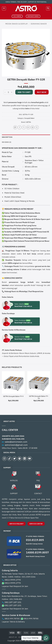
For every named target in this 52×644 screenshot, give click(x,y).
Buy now (41, 92)
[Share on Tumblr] (37, 127)
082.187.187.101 (13, 602)
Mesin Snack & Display (16, 23)
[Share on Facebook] (19, 127)
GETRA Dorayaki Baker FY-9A (38, 397)
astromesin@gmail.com (16, 445)
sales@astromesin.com (16, 441)
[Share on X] (24, 127)
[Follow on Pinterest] (19, 458)
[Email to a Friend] (28, 127)
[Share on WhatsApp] (15, 127)
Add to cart (24, 92)
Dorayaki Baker (39, 23)
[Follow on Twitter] (14, 458)
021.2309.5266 (17, 436)
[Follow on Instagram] (4, 458)
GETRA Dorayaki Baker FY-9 (13, 396)
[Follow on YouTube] (29, 458)
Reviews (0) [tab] (6, 142)
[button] (4, 8)
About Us (13, 637)
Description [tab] (7, 137)
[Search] (48, 8)
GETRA (28, 122)
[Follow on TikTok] (9, 458)
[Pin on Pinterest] (32, 127)
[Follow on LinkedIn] (24, 458)
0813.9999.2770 (13, 580)
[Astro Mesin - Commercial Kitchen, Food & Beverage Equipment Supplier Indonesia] (26, 8)
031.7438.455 (18, 439)
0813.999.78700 (12, 618)
